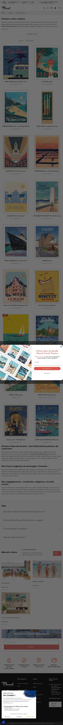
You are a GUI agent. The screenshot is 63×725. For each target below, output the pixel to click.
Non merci (47, 373)
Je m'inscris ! (47, 368)
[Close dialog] (61, 347)
